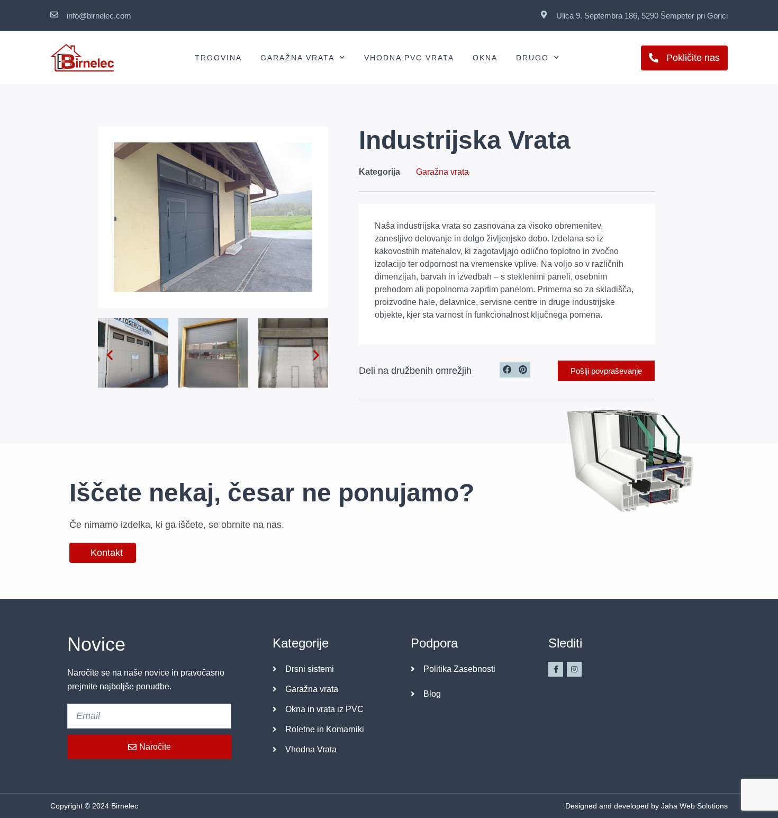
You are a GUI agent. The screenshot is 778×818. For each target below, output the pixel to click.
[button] (109, 355)
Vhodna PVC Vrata (409, 57)
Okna (485, 57)
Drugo (532, 57)
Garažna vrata (297, 57)
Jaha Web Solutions (694, 806)
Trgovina (218, 57)
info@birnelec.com (99, 15)
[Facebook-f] (555, 669)
